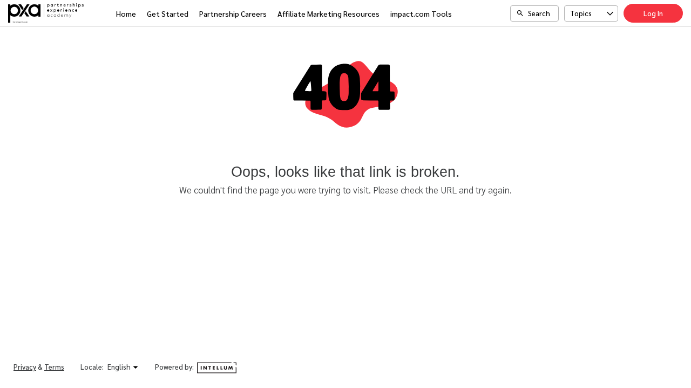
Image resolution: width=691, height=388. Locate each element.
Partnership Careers (233, 13)
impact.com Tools (421, 13)
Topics (581, 13)
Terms (54, 366)
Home (126, 13)
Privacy (24, 366)
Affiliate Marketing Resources (328, 13)
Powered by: (175, 366)
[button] (123, 367)
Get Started (167, 13)
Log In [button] (653, 13)
